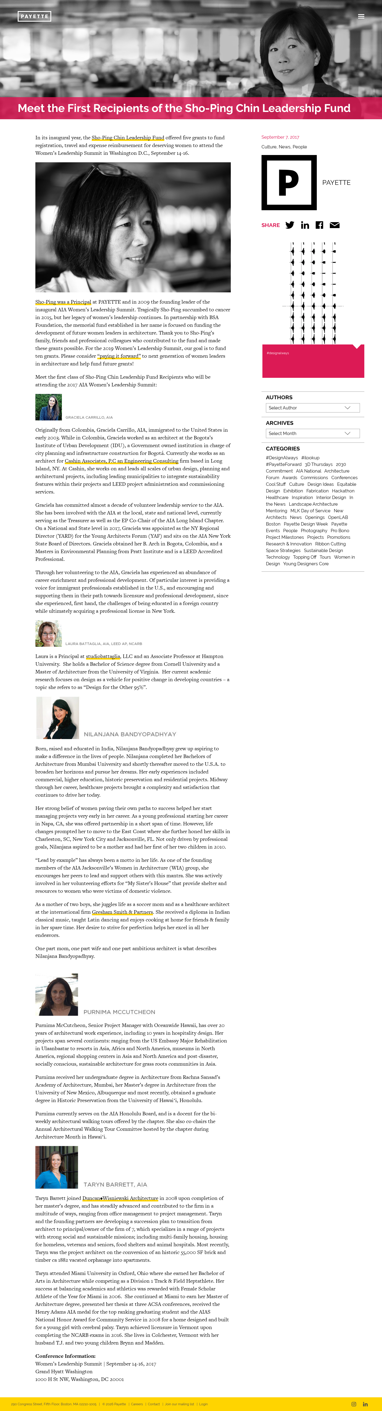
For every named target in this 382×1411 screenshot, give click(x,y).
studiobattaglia (103, 656)
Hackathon (343, 491)
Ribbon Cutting (330, 544)
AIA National (308, 471)
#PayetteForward (284, 464)
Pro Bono (340, 530)
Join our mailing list (179, 1404)
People (300, 146)
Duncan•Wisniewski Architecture (120, 1198)
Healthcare (277, 497)
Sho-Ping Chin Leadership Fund (128, 137)
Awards (289, 477)
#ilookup (310, 457)
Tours (325, 557)
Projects (315, 537)
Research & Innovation (289, 544)
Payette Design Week (306, 524)
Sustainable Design (323, 550)
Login (203, 1404)
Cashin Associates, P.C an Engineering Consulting (121, 460)
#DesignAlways (282, 457)
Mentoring (276, 510)
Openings (315, 517)
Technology (278, 557)
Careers (137, 1404)
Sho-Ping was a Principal (63, 301)
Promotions (338, 537)
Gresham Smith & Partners (122, 911)
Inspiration (302, 497)
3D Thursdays (319, 464)
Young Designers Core (306, 563)
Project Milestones (285, 537)
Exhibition (293, 491)
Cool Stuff (276, 484)
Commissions (314, 477)
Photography (314, 530)
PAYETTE (336, 182)
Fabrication (317, 491)
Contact (154, 1404)
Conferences (344, 477)
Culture (269, 146)
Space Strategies (283, 550)
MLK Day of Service (310, 510)
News (284, 146)
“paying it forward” (119, 355)
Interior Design (331, 497)
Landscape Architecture (313, 504)
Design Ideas (321, 484)
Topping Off (305, 557)
